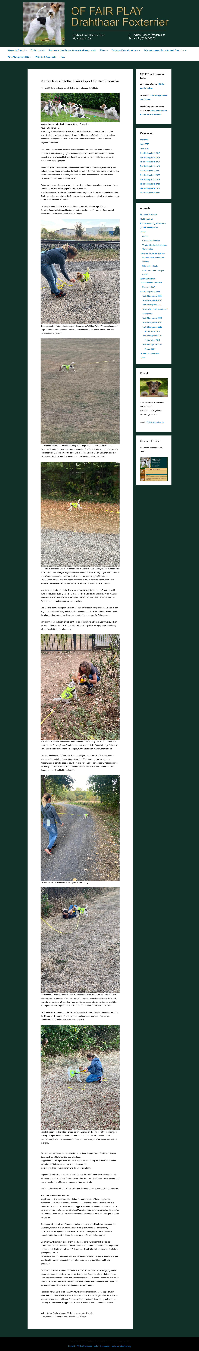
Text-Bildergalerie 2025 (150, 188)
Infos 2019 (144, 148)
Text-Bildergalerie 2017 (150, 153)
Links (142, 358)
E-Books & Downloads (149, 353)
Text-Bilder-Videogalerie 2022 (155, 309)
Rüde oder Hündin (150, 266)
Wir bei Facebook (84, 1346)
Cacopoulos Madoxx (151, 241)
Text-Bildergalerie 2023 (150, 179)
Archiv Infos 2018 (152, 340)
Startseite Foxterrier (148, 214)
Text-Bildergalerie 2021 (150, 171)
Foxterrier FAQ (148, 287)
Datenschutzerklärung (121, 1346)
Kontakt (71, 1346)
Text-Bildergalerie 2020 (150, 166)
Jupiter (145, 236)
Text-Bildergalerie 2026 (150, 193)
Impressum (105, 1346)
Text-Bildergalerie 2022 (150, 175)
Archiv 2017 (150, 349)
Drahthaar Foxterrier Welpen (152, 253)
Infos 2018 (144, 144)
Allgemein (144, 140)
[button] (106, 50)
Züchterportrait (146, 219)
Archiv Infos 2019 (152, 331)
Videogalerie (147, 314)
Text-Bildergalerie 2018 (150, 157)
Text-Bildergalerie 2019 (150, 162)
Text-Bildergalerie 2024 (150, 184)
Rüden (143, 232)
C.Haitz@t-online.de (155, 422)
